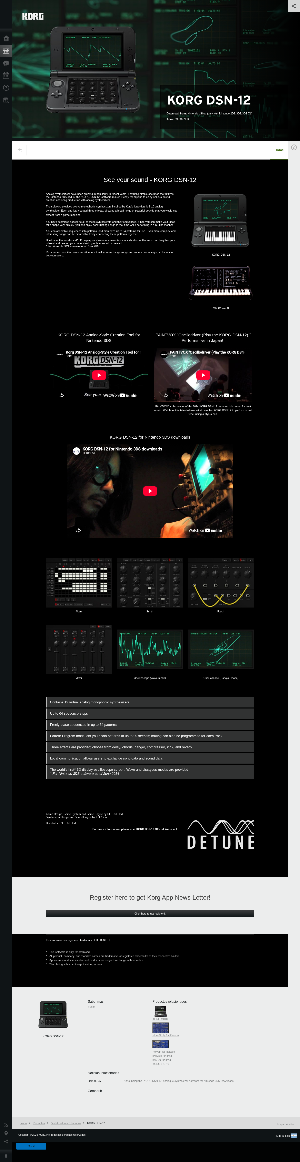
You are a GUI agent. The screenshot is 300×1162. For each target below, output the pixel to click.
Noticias (7, 1125)
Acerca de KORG (7, 1156)
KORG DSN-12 (96, 1123)
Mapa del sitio (285, 1124)
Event (91, 1006)
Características (7, 63)
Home (279, 150)
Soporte (7, 88)
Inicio (7, 39)
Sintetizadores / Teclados (66, 1123)
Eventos (7, 76)
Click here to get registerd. (150, 913)
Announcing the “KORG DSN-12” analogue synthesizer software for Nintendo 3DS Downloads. (179, 1080)
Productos (7, 51)
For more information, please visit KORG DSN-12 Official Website (133, 829)
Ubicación (7, 1133)
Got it (31, 1146)
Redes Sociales (7, 1142)
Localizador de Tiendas (7, 101)
